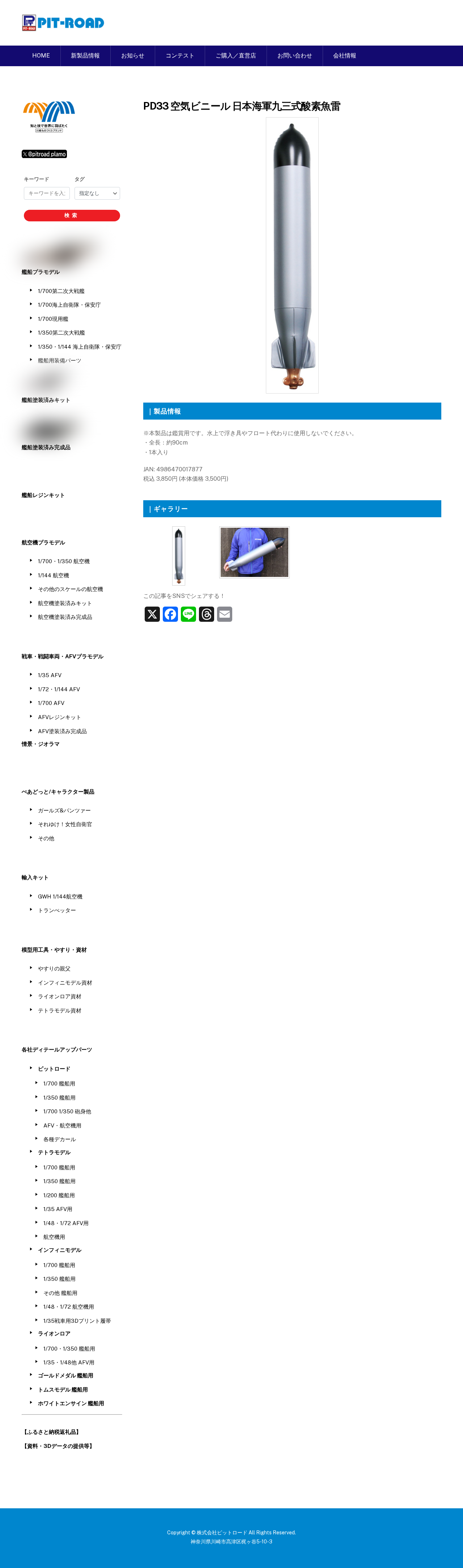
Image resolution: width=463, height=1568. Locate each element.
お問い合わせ (294, 55)
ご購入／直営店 (236, 55)
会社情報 (344, 55)
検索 (72, 215)
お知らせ (132, 55)
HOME (41, 55)
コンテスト (180, 55)
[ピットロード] (64, 27)
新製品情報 (85, 55)
